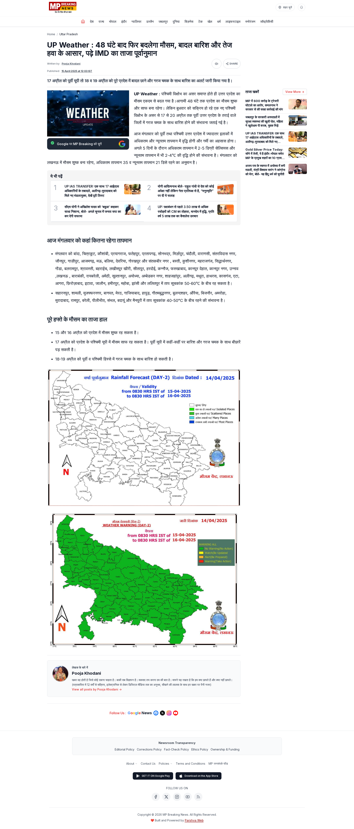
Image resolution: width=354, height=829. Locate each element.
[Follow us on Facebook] (155, 713)
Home (51, 34)
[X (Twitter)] (166, 797)
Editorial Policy (124, 749)
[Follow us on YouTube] (175, 713)
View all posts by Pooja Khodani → (97, 689)
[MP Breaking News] (63, 7)
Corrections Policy (149, 749)
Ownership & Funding (225, 749)
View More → (294, 91)
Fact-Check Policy (176, 749)
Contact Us (148, 763)
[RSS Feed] (198, 797)
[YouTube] (188, 797)
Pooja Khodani (71, 63)
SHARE (233, 63)
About (130, 763)
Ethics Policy (199, 749)
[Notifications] (301, 7)
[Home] (83, 21)
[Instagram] (177, 797)
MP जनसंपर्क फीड (218, 763)
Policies (164, 763)
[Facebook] (156, 797)
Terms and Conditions (190, 763)
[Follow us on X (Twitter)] (162, 713)
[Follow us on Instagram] (169, 713)
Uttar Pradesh (68, 34)
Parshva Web (194, 820)
